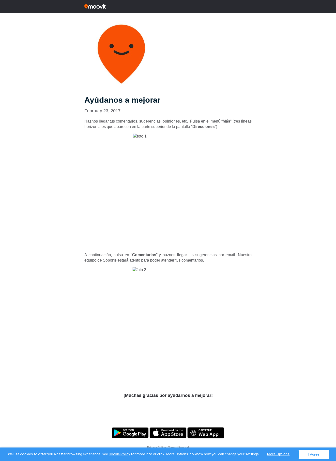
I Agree (313, 454)
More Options (278, 454)
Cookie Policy (119, 454)
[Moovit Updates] (168, 6)
